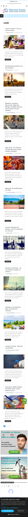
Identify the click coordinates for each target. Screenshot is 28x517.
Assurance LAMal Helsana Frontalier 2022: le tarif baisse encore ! (13, 388)
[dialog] (14, 507)
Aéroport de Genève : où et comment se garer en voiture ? (13, 269)
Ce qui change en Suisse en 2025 (14, 3)
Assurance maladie (11, 408)
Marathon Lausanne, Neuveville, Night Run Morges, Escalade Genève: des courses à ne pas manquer (13, 107)
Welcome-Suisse (10, 32)
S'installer (21, 48)
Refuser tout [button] (21, 510)
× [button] (26, 498)
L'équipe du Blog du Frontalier (13, 350)
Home (5, 20)
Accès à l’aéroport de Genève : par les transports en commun (14, 229)
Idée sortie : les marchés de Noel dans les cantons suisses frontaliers (13, 149)
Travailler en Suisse (19, 367)
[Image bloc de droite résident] (14, 467)
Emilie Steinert (9, 70)
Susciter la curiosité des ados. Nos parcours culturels (13, 308)
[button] (14, 508)
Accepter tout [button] (7, 510)
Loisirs (15, 85)
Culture (21, 328)
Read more (8, 59)
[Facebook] (1, 6)
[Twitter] (4, 6)
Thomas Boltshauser (11, 112)
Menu (5, 15)
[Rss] (6, 6)
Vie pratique (20, 85)
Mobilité (21, 208)
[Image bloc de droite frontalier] (14, 442)
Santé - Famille (20, 408)
